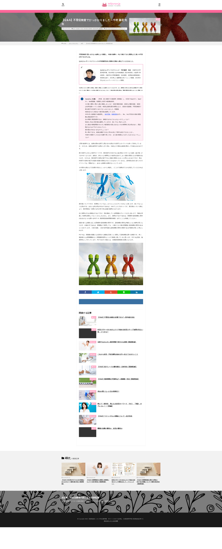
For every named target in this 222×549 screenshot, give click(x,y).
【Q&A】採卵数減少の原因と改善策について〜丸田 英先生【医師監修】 (98, 481)
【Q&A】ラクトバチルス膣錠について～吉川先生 (115, 416)
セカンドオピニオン (73, 43)
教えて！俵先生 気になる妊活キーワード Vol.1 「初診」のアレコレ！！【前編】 (120, 405)
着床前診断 (95, 28)
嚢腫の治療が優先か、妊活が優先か (110, 428)
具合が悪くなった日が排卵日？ (108, 391)
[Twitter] (98, 292)
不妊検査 (78, 28)
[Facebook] (85, 292)
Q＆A (109, 28)
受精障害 (90, 28)
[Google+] (111, 292)
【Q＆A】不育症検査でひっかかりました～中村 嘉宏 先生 (99, 43)
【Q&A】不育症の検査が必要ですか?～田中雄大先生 (116, 317)
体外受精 (86, 28)
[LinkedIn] (136, 292)
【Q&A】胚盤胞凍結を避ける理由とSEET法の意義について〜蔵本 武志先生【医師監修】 (148, 482)
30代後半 (93, 416)
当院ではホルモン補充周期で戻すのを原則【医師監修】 (117, 342)
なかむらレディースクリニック (118, 28)
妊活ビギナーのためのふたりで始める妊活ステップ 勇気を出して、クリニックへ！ (123, 482)
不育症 (81, 28)
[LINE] (123, 292)
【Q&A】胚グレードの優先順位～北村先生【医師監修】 (117, 367)
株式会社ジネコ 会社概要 (111, 521)
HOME (64, 43)
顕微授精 (101, 28)
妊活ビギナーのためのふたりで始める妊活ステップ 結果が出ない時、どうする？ (120, 331)
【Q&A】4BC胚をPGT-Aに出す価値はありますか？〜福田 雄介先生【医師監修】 (73, 482)
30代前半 (93, 379)
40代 (74, 28)
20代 (94, 317)
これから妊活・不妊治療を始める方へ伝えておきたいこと (118, 354)
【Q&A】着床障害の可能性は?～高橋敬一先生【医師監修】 (118, 379)
